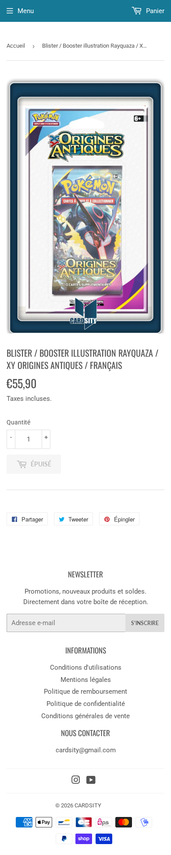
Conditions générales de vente (85, 716)
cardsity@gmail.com (86, 750)
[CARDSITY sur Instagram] (75, 781)
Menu (26, 11)
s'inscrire (145, 623)
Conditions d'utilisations (85, 667)
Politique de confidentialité (85, 704)
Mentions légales (86, 680)
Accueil (16, 45)
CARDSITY (88, 805)
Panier (154, 11)
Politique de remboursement (85, 691)
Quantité (18, 422)
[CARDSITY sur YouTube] (91, 781)
